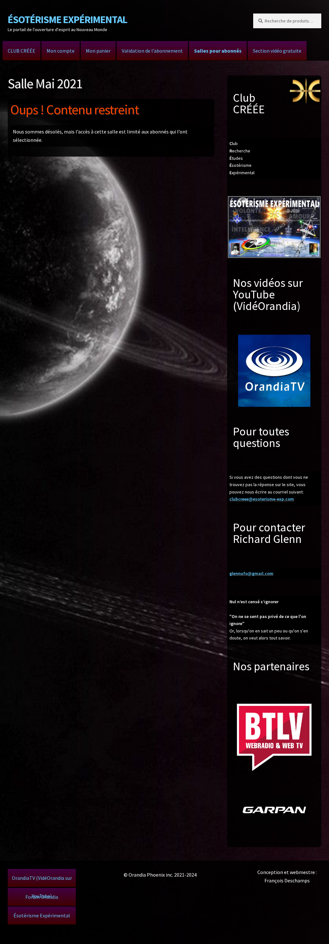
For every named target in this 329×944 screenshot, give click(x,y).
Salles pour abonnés (218, 50)
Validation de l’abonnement (152, 50)
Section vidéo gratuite (277, 50)
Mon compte (61, 50)
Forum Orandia (41, 897)
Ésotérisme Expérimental (41, 915)
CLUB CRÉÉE (21, 50)
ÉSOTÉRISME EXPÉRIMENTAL (67, 19)
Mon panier (98, 50)
